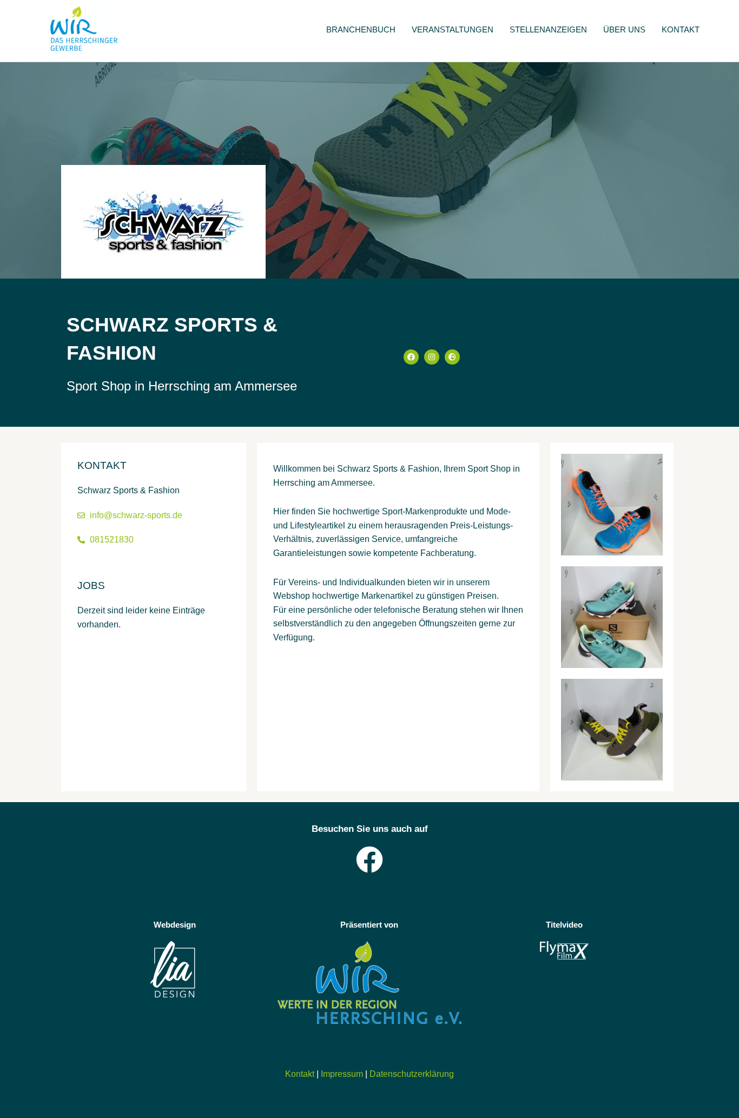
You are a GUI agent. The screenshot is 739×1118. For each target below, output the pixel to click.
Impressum (342, 1074)
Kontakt (299, 1074)
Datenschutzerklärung (412, 1074)
